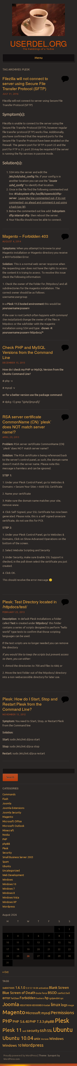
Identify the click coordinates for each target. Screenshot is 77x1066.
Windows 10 (9, 884)
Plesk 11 (12, 1030)
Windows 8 (8, 893)
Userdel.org (38, 43)
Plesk (5, 848)
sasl (24, 1031)
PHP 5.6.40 (21, 1021)
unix (37, 1038)
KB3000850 (37, 1005)
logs (64, 1005)
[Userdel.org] (38, 37)
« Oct (5, 972)
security (33, 1030)
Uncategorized (11, 870)
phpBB (6, 843)
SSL (49, 1030)
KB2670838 (25, 1005)
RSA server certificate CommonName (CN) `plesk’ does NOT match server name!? (26, 424)
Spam (5, 861)
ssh (43, 1030)
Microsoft (33, 1013)
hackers (40, 998)
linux (55, 1004)
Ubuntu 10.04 (17, 1038)
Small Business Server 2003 (17, 857)
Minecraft (8, 830)
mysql (45, 1013)
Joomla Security (11, 812)
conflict (61, 993)
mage (71, 1005)
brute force (41, 993)
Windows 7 (8, 888)
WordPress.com (11, 1059)
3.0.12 (29, 988)
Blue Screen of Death (18, 993)
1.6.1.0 (20, 987)
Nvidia (6, 834)
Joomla (6, 803)
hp (46, 998)
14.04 (35, 988)
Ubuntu (6, 866)
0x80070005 (8, 988)
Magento (7, 817)
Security (7, 852)
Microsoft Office (12, 821)
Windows (7, 879)
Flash (5, 799)
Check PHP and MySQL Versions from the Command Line (27, 352)
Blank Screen (59, 987)
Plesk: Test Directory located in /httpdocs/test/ (29, 604)
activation (43, 988)
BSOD (52, 993)
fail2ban (15, 998)
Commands (8, 794)
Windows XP (9, 902)
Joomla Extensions (13, 808)
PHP (4, 839)
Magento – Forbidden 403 (25, 236)
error (6, 998)
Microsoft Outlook (13, 826)
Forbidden (28, 998)
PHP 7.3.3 (37, 1021)
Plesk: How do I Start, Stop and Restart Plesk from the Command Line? (29, 704)
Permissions (62, 1012)
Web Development (13, 875)
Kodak (47, 1005)
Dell (68, 993)
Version (45, 1039)
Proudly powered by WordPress (20, 1055)
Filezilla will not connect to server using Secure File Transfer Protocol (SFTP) (25, 83)
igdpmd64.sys (56, 998)
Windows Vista (10, 897)
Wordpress (8, 906)
